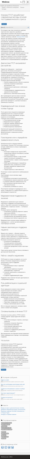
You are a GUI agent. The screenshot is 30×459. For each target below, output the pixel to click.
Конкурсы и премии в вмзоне (8, 414)
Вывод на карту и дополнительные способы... (13, 408)
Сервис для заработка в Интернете (9, 5)
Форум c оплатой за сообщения (10, 7)
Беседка (4, 9)
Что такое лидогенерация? (8, 393)
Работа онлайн (5, 380)
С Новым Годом (5, 412)
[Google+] (2, 447)
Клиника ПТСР (21, 36)
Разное (22, 7)
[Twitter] (9, 447)
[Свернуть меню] (28, 2)
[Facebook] (5, 447)
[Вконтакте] (12, 447)
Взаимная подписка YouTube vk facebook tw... (13, 411)
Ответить (4, 24)
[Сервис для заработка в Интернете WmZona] (5, 1)
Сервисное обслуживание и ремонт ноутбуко (13, 388)
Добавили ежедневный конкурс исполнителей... (13, 409)
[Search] (21, 2)
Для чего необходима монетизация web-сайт (13, 384)
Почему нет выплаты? (7, 397)
